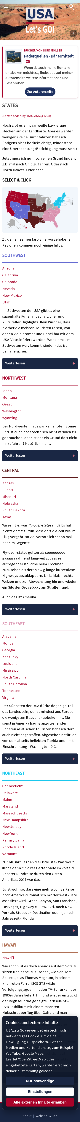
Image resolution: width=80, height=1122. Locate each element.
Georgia (8, 650)
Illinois (7, 489)
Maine (7, 799)
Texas (7, 517)
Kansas (8, 483)
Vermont (9, 853)
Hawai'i (8, 957)
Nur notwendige (40, 1081)
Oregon (8, 404)
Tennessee (11, 690)
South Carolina (14, 683)
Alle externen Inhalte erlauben (40, 1102)
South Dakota (13, 510)
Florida (8, 643)
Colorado (9, 281)
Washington (12, 411)
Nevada (8, 288)
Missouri (9, 496)
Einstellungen (40, 1092)
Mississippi (10, 670)
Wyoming (9, 417)
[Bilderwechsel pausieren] (73, 33)
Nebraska (10, 503)
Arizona (8, 268)
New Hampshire (15, 819)
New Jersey (11, 826)
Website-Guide (46, 1116)
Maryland (10, 806)
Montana (9, 397)
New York (10, 833)
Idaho (7, 390)
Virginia (8, 697)
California (10, 275)
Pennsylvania (13, 840)
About (27, 1116)
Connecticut (12, 785)
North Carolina (14, 677)
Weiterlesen (15, 363)
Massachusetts (14, 813)
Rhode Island (13, 847)
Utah (6, 302)
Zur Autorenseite (40, 91)
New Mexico (12, 295)
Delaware (10, 792)
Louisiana (9, 663)
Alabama (9, 636)
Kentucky (10, 656)
